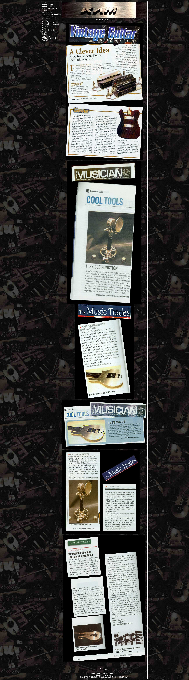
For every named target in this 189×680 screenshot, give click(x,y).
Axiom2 (45, 6)
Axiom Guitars (47, 4)
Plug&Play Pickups (49, 8)
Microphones (47, 12)
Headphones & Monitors (51, 14)
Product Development (50, 24)
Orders (44, 34)
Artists (44, 32)
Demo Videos (47, 26)
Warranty (45, 40)
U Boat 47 (46, 10)
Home (44, 2)
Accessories (46, 18)
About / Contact (48, 30)
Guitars (44, 20)
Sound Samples (48, 16)
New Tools (46, 36)
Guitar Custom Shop (50, 22)
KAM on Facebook (49, 38)
